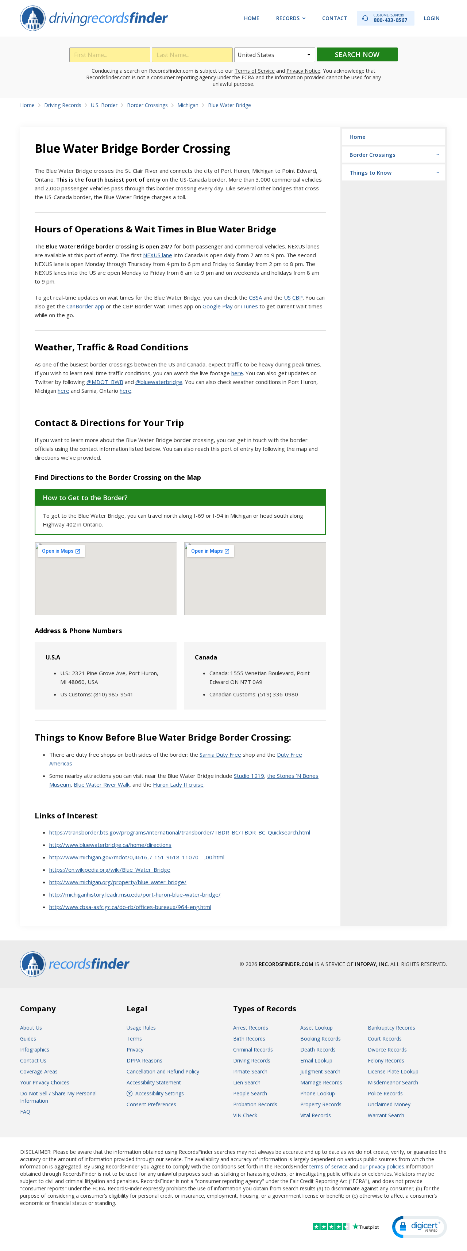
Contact (334, 18)
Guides (28, 1038)
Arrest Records (250, 1027)
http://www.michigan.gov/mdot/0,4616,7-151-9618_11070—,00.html (136, 857)
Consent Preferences (151, 1104)
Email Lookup (316, 1060)
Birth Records (249, 1038)
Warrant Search (386, 1115)
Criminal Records (253, 1049)
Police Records (385, 1093)
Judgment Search (320, 1071)
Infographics (34, 1049)
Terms (134, 1038)
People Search (250, 1093)
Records (288, 18)
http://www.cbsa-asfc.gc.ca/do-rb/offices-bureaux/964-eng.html (130, 906)
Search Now (357, 54)
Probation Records (255, 1104)
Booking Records (320, 1038)
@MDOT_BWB (104, 381)
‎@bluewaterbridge (158, 381)
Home (251, 18)
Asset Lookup (316, 1027)
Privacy (135, 1049)
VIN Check (245, 1115)
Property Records (320, 1104)
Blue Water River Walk (102, 784)
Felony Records (386, 1060)
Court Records (385, 1038)
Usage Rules (141, 1027)
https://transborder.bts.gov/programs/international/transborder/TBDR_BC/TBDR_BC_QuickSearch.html (179, 832)
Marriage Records (321, 1082)
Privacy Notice (303, 70)
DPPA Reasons (144, 1060)
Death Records (318, 1049)
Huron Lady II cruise (178, 784)
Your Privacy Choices (44, 1082)
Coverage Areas (39, 1071)
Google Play (217, 306)
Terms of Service (255, 70)
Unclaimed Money (389, 1104)
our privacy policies (381, 1166)
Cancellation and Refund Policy (163, 1071)
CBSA (255, 297)
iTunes (249, 306)
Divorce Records (387, 1049)
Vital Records (315, 1115)
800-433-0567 (390, 18)
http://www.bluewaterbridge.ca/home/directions (110, 844)
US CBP (293, 297)
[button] (419, 1227)
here (237, 373)
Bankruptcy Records (391, 1027)
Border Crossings (372, 154)
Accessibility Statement (154, 1082)
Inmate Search (250, 1071)
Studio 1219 (249, 775)
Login (432, 18)
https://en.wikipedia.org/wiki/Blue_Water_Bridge (109, 869)
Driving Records (251, 1060)
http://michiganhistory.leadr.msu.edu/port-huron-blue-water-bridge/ (135, 894)
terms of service (328, 1166)
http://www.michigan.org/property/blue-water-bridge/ (117, 882)
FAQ (25, 1111)
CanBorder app (85, 306)
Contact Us (33, 1060)
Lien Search (246, 1082)
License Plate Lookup (393, 1071)
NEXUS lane (157, 255)
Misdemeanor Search (393, 1082)
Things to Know (370, 172)
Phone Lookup (317, 1093)
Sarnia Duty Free (220, 754)
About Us (31, 1027)
